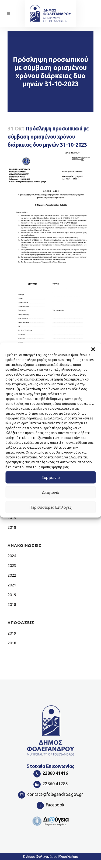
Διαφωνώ (50, 492)
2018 (12, 527)
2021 (12, 585)
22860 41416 (55, 773)
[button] (93, 349)
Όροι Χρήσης (68, 856)
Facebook (55, 804)
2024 (12, 555)
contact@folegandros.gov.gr (55, 794)
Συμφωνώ (50, 477)
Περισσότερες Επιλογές (50, 507)
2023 (12, 565)
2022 (12, 575)
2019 (12, 594)
